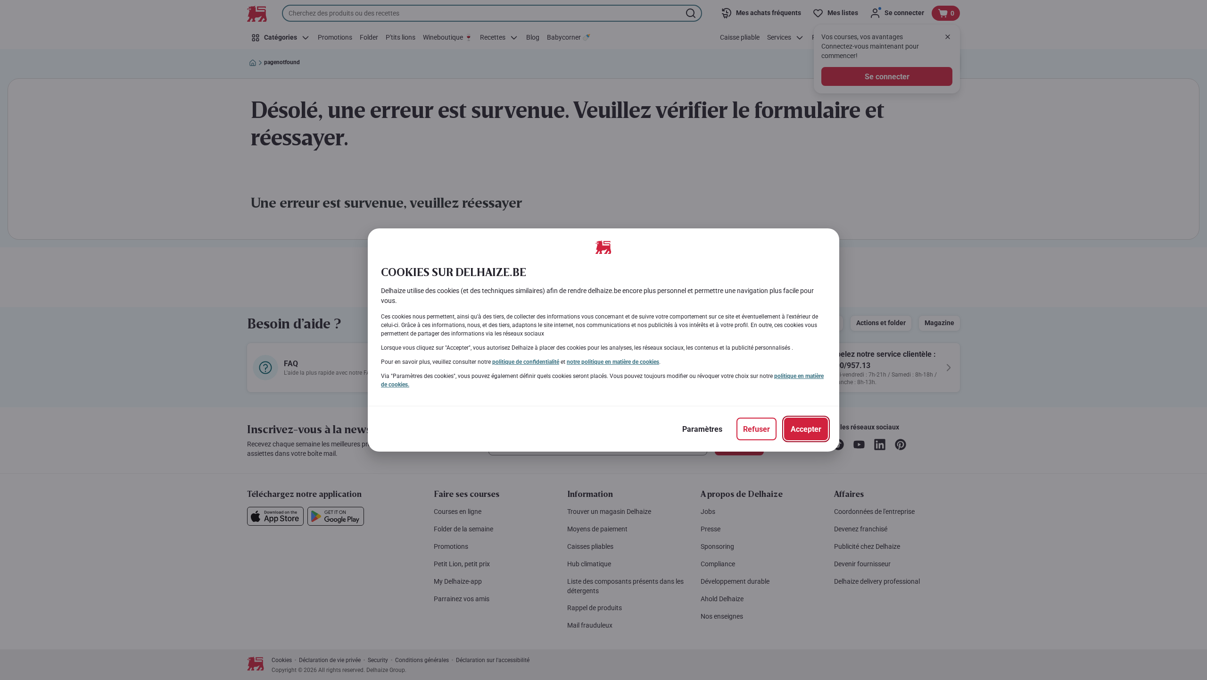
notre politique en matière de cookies (613, 362)
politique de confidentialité (525, 362)
